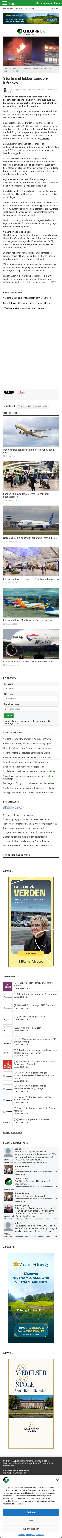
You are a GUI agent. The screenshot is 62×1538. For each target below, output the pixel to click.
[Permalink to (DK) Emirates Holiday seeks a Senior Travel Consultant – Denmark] (7, 1068)
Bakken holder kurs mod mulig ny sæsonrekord (25, 837)
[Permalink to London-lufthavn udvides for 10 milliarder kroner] (31, 575)
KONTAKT (55, 8)
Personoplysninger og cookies (31, 1535)
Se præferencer (31, 1529)
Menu (11, 4)
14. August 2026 (51, 1236)
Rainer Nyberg (22, 1205)
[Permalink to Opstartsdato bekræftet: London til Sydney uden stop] (31, 446)
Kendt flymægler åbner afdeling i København (24, 762)
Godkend (31, 1512)
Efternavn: (9, 694)
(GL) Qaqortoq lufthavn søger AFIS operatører (35, 994)
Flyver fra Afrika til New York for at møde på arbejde (27, 748)
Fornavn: (8, 684)
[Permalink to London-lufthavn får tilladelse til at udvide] (31, 617)
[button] (57, 1480)
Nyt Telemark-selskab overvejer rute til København (27, 771)
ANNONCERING (22, 8)
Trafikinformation (38, 90)
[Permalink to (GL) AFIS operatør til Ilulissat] (7, 1035)
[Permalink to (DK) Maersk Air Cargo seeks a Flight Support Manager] (7, 1115)
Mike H (18, 1223)
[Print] (10, 92)
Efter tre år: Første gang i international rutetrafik (23, 1219)
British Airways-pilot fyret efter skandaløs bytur (28, 661)
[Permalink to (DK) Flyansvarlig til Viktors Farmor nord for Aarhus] (7, 990)
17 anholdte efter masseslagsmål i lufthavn (24, 308)
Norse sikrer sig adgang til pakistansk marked (27, 538)
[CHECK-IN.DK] (31, 32)
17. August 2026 (51, 1219)
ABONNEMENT (8, 8)
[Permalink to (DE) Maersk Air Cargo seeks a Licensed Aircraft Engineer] (7, 1104)
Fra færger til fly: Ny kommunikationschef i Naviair (26, 783)
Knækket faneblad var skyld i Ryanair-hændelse (34, 1172)
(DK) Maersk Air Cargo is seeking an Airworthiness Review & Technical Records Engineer (34, 1075)
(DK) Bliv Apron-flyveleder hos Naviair (31, 1119)
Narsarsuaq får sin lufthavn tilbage (18, 1162)
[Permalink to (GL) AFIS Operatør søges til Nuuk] (7, 1024)
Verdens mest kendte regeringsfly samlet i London (27, 298)
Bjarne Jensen (22, 1166)
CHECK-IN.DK (21, 1178)
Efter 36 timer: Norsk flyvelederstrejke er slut (24, 767)
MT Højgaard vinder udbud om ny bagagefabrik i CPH (28, 792)
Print (13, 92)
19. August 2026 (40, 1162)
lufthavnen (8, 215)
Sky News (45, 138)
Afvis (31, 1520)
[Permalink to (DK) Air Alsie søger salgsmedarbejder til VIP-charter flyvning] (7, 1046)
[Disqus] (31, 349)
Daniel (18, 1149)
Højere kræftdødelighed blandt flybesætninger (25, 743)
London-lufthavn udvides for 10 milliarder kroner (28, 579)
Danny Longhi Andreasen (18, 90)
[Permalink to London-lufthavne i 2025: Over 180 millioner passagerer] (31, 490)
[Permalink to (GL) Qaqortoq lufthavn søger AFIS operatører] (7, 1001)
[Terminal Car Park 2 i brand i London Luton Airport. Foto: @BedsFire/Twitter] (31, 65)
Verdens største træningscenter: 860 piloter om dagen (28, 788)
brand (19, 406)
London (28, 406)
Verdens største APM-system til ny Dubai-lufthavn (27, 739)
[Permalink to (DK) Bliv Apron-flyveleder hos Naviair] (7, 1126)
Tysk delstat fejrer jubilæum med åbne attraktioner (27, 841)
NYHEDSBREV (34, 8)
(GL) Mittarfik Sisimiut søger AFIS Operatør (34, 1005)
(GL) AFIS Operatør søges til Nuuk (29, 1016)
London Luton (41, 406)
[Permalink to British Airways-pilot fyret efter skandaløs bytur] (31, 658)
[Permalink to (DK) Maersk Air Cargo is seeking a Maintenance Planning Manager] (7, 1093)
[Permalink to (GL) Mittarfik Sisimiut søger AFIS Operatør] (7, 1012)
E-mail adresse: (12, 704)
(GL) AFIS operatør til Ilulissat (27, 1028)
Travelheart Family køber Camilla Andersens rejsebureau (30, 824)
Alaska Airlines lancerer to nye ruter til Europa (24, 757)
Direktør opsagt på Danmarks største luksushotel (26, 819)
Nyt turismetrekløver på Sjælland (18, 815)
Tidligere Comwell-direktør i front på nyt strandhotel (27, 832)
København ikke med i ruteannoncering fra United (26, 753)
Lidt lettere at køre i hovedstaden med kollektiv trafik (28, 845)
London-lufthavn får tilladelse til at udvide (25, 620)
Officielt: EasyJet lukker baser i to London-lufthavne (27, 303)
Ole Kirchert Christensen (14, 1473)
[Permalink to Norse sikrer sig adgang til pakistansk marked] (31, 534)
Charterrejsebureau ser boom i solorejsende (24, 828)
